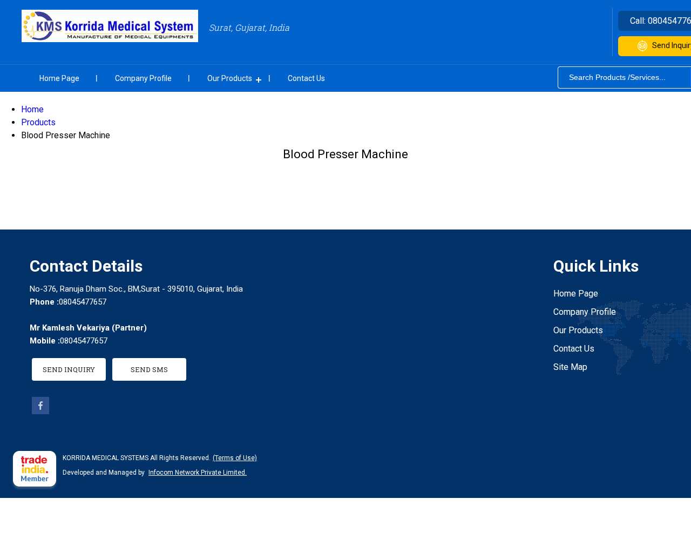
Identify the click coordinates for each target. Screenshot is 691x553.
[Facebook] (40, 411)
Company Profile (143, 78)
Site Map (570, 367)
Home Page (59, 78)
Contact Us (306, 78)
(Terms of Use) (235, 458)
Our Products (229, 78)
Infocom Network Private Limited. (197, 472)
